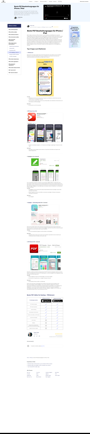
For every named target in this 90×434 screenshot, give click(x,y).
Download (50, 1)
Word (37, 373)
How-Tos (28, 372)
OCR (56, 373)
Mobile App (29, 375)
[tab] (14, 30)
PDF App (43, 27)
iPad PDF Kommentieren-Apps (14, 46)
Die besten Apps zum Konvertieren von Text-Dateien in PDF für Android (40, 363)
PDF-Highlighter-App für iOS (14, 52)
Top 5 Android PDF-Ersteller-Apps (34, 366)
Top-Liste (38, 372)
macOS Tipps (57, 375)
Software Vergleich (49, 372)
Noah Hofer (32, 25)
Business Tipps (48, 375)
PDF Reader (30, 241)
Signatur (47, 373)
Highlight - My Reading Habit (34, 202)
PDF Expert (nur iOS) (32, 111)
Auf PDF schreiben (12, 56)
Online (37, 375)
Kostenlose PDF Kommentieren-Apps (13, 50)
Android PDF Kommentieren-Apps (13, 48)
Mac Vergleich (48, 376)
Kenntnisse (57, 372)
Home (28, 357)
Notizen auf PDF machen (14, 54)
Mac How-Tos (29, 376)
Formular (28, 373)
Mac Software (38, 376)
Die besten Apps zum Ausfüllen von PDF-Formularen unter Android (39, 365)
